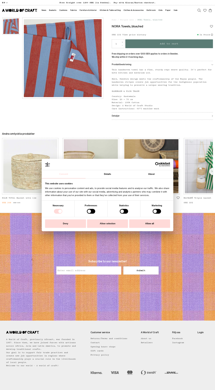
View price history (134, 35)
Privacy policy (100, 355)
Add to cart (169, 43)
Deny (65, 223)
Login (200, 332)
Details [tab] (107, 174)
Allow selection (107, 223)
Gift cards (97, 351)
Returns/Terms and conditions (109, 338)
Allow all (149, 223)
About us (146, 338)
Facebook (177, 338)
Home (114, 20)
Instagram (178, 343)
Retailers (147, 343)
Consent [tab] (63, 174)
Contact (95, 343)
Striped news (127, 20)
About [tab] (151, 174)
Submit (141, 270)
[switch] (91, 211)
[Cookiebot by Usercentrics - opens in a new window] (157, 164)
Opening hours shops (103, 347)
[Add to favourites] (211, 26)
